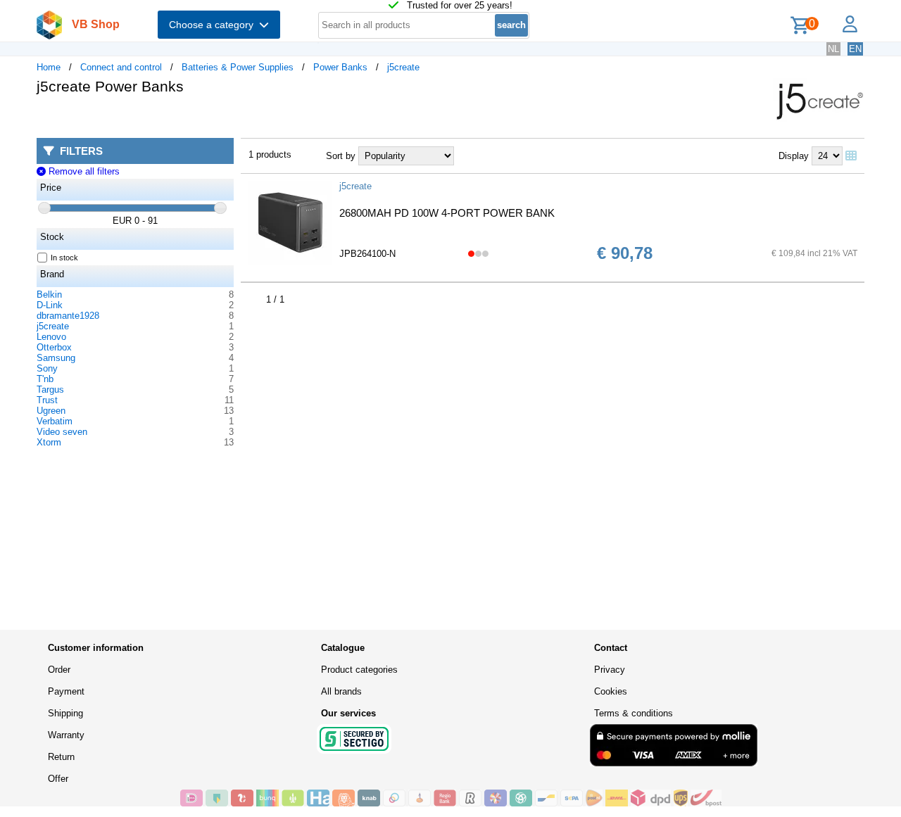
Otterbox (54, 347)
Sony (47, 368)
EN (855, 49)
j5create (403, 67)
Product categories (359, 669)
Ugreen (51, 410)
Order (59, 669)
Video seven (62, 431)
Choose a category (214, 24)
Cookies (610, 691)
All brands (341, 691)
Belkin (49, 294)
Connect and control (121, 67)
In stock (64, 257)
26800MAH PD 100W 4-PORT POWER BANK (447, 213)
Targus (50, 389)
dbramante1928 (68, 315)
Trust (47, 400)
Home (49, 67)
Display (794, 156)
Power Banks (340, 67)
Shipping (65, 713)
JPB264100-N (367, 253)
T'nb (45, 379)
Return (61, 757)
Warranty (66, 735)
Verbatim (55, 421)
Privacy (609, 669)
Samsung (56, 358)
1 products (269, 154)
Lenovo (51, 336)
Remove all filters (82, 171)
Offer (58, 778)
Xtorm (49, 442)
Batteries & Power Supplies (238, 67)
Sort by (340, 156)
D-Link (50, 305)
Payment (66, 691)
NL (833, 49)
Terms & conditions (633, 713)
